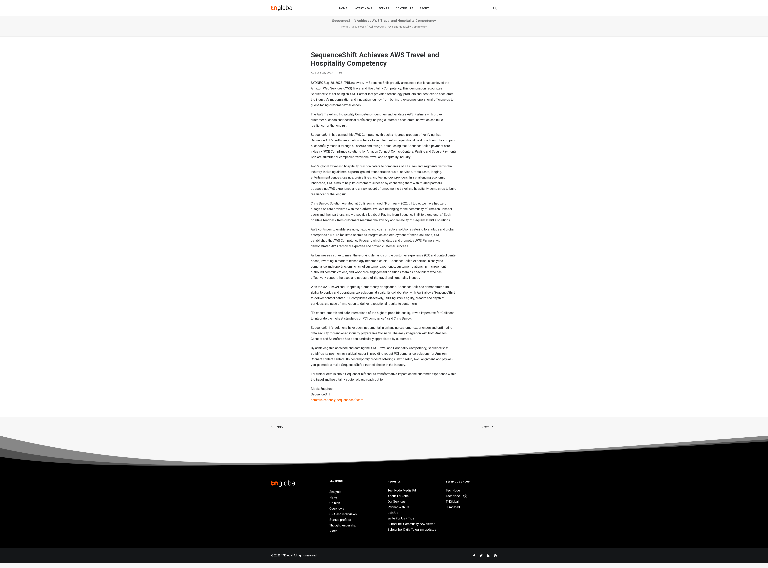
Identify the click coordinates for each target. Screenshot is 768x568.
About (424, 8)
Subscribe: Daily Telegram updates (412, 529)
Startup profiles (340, 520)
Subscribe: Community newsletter (411, 524)
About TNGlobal (398, 496)
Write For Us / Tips (401, 518)
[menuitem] (343, 8)
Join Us (393, 513)
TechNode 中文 (456, 496)
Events (384, 8)
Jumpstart (453, 507)
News (333, 497)
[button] (495, 8)
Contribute (404, 8)
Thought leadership (342, 525)
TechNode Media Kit (402, 490)
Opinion (334, 503)
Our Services (397, 501)
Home (343, 8)
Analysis (335, 492)
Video (333, 531)
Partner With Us (398, 507)
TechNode (453, 490)
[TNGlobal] (282, 8)
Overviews (336, 508)
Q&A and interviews (343, 514)
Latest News (363, 8)
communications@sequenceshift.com (337, 400)
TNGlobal (452, 501)
